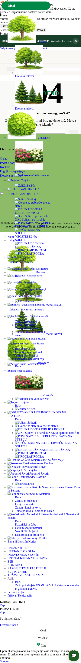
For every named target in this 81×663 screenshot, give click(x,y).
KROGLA (37, 253)
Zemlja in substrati (26, 321)
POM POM (39, 250)
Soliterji (32, 199)
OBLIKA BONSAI (27, 212)
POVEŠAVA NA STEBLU (31, 226)
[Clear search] (66, 132)
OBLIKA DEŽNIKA (28, 246)
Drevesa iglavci (24, 108)
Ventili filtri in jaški (26, 355)
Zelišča (31, 185)
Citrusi (30, 301)
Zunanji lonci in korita (28, 328)
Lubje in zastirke (25, 324)
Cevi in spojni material (28, 352)
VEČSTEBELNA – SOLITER (27, 238)
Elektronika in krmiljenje (29, 358)
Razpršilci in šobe (25, 348)
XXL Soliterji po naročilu (30, 219)
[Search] (74, 132)
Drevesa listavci (24, 76)
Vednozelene (41, 175)
